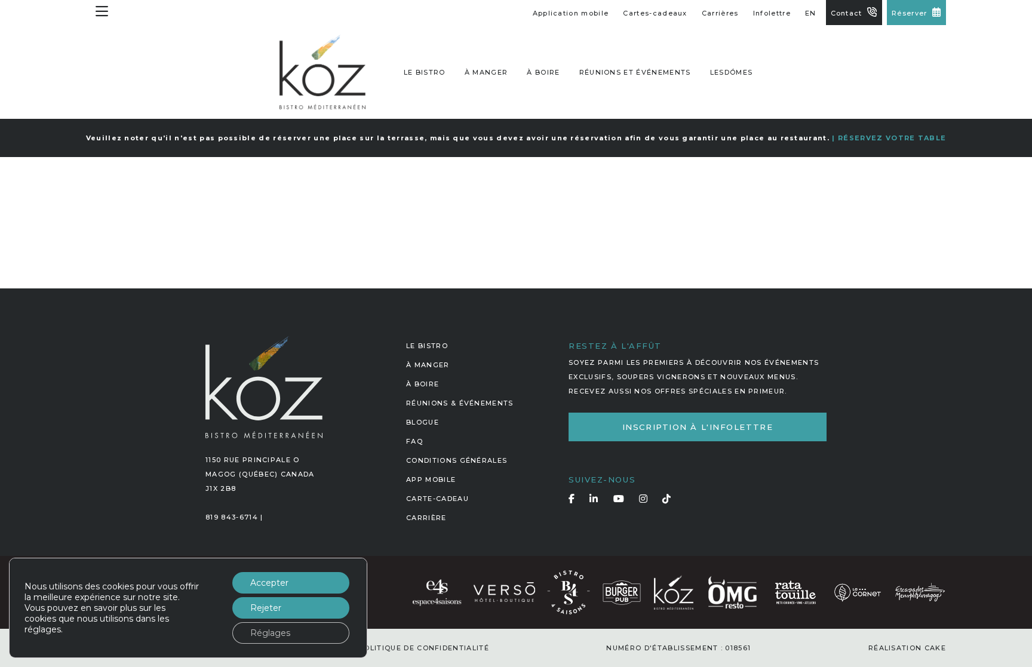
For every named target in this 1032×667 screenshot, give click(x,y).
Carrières (720, 13)
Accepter (269, 582)
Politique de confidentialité (423, 648)
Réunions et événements (635, 72)
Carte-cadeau (437, 498)
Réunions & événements (460, 403)
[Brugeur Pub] (622, 591)
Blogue (422, 422)
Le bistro (425, 72)
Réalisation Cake (907, 648)
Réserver (909, 13)
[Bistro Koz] (673, 591)
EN (810, 13)
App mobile (431, 479)
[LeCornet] (857, 591)
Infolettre (772, 13)
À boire (543, 72)
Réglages (270, 633)
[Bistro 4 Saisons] (568, 591)
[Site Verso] (504, 591)
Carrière (426, 518)
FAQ (414, 441)
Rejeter (265, 608)
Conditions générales (456, 460)
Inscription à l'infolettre (697, 427)
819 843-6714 (231, 517)
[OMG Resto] (732, 591)
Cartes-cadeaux (655, 13)
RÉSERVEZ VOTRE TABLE (892, 138)
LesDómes (731, 72)
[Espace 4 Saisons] (436, 591)
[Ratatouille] (795, 591)
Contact (846, 13)
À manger (486, 72)
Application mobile (571, 13)
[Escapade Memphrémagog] (919, 591)
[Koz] (323, 72)
